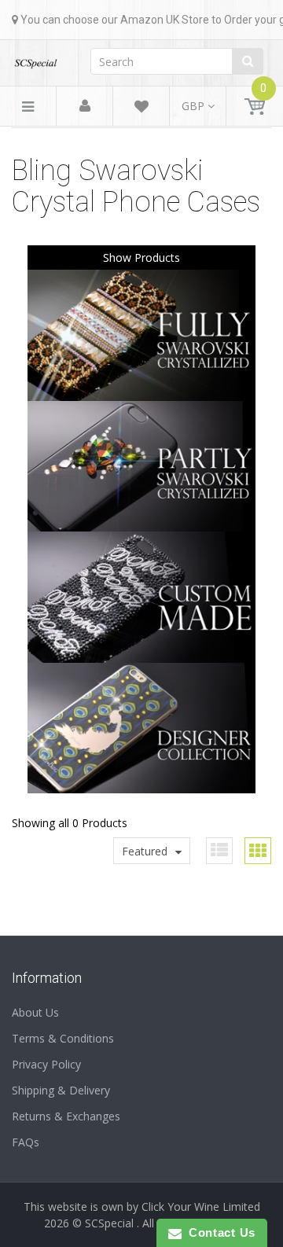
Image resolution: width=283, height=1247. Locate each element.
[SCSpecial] (35, 58)
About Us (35, 1012)
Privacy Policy (46, 1064)
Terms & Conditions (63, 1038)
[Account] (84, 106)
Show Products (141, 257)
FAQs (25, 1142)
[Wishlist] (141, 108)
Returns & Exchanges (66, 1116)
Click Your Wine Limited (201, 1206)
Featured (144, 851)
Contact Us (218, 1232)
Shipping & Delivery (61, 1090)
